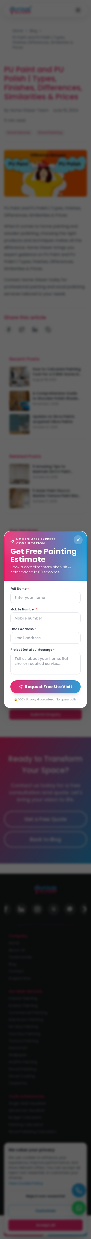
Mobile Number (23, 609)
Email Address (23, 629)
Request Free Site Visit (48, 687)
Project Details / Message (32, 650)
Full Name (19, 589)
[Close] (78, 539)
